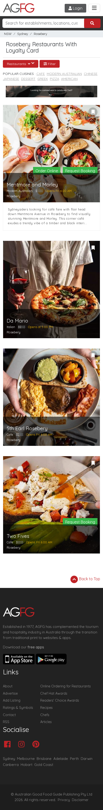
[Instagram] (22, 745)
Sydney (22, 34)
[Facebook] (8, 745)
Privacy (64, 800)
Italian (11, 327)
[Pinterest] (37, 745)
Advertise (10, 693)
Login (77, 8)
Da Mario (17, 320)
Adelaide (60, 758)
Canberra (11, 764)
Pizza (54, 79)
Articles (46, 722)
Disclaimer (80, 800)
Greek (42, 79)
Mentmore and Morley (32, 184)
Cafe (40, 74)
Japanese (11, 79)
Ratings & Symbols (18, 707)
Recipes (46, 707)
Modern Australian (64, 74)
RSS (6, 722)
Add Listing (11, 700)
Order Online (46, 170)
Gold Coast (43, 764)
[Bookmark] (92, 112)
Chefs (44, 715)
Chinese (90, 74)
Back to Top (89, 578)
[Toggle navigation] (94, 8)
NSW (7, 34)
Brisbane (44, 758)
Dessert (28, 79)
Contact (9, 715)
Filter (51, 64)
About (7, 686)
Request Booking (80, 170)
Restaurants (17, 64)
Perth (74, 758)
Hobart (26, 764)
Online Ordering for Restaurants (65, 686)
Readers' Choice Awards (59, 700)
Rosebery (40, 34)
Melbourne (26, 758)
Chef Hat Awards (53, 693)
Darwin (86, 758)
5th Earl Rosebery (27, 428)
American (69, 79)
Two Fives (18, 536)
